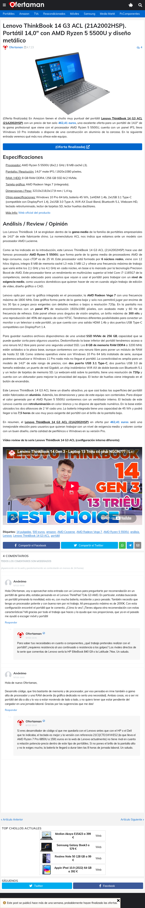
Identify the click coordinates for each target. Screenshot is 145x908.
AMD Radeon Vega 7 (89, 532)
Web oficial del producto (34, 212)
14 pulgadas (23, 532)
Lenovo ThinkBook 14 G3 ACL (31, 535)
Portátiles (9, 13)
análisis (134, 532)
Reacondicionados (54, 13)
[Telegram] (130, 545)
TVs (36, 13)
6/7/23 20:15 (31, 725)
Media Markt (107, 13)
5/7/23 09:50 (19, 585)
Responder (11, 622)
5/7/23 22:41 (31, 638)
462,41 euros (67, 123)
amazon (51, 532)
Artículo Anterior (13, 819)
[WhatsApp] (122, 545)
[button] (4, 5)
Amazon (24, 13)
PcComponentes (130, 13)
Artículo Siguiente (131, 819)
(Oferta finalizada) (70, 147)
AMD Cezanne (66, 532)
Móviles (74, 13)
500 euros (39, 532)
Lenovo (7, 535)
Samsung (89, 13)
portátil (55, 535)
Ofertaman (34, 633)
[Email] (137, 545)
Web (98, 835)
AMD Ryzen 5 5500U (116, 532)
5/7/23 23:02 (19, 677)
